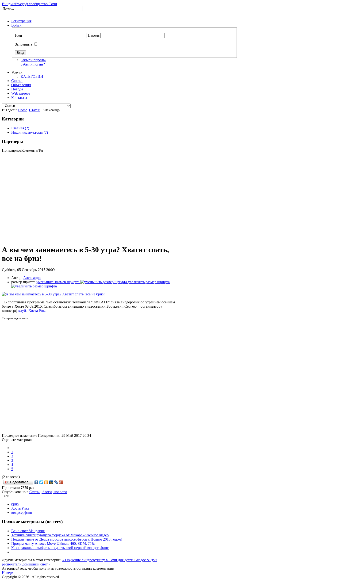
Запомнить (23, 44)
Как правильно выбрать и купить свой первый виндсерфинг (60, 548)
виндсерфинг (22, 512)
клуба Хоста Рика (32, 311)
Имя (18, 35)
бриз (15, 504)
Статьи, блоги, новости (48, 492)
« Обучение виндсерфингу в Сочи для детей (98, 560)
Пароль (94, 35)
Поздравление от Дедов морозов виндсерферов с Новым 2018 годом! (66, 539)
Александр (32, 278)
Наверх (8, 573)
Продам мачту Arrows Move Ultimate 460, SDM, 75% (53, 543)
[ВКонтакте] (36, 482)
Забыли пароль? (33, 60)
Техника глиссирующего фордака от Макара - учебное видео (60, 535)
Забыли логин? (33, 64)
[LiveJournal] (56, 482)
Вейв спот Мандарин (28, 531)
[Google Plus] (61, 482)
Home (22, 110)
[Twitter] (41, 482)
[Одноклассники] (46, 482)
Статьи (34, 110)
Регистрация (21, 21)
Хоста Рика (20, 508)
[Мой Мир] (51, 482)
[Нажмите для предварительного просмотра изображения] (53, 294)
